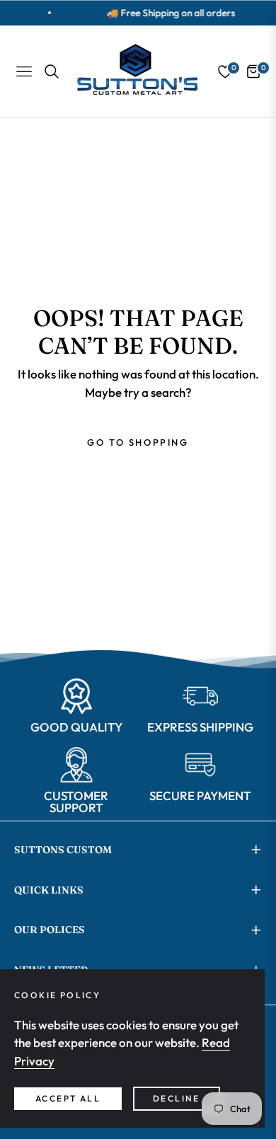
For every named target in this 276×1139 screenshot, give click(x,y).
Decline (176, 1098)
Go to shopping (137, 442)
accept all (67, 1098)
